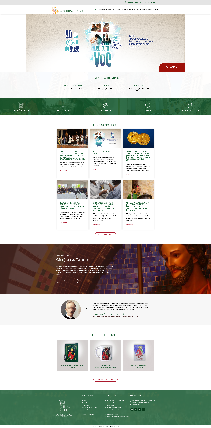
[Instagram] (145, 2)
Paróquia (111, 9)
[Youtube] (154, 2)
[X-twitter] (151, 2)
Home (96, 9)
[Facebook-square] (148, 2)
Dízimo (157, 9)
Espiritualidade (121, 9)
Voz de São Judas (134, 9)
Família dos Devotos (148, 9)
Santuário (102, 9)
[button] (1, 42)
